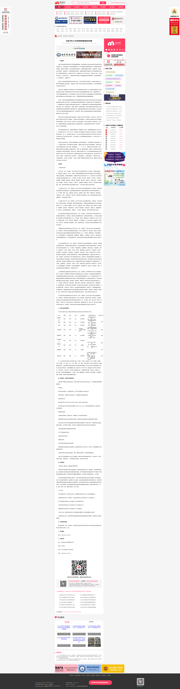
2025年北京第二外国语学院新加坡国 (88, 607)
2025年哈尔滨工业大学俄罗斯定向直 (67, 599)
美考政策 (60, 11)
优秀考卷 (91, 621)
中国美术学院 (113, 136)
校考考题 (118, 82)
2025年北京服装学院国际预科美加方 (88, 602)
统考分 (92, 14)
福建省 (117, 28)
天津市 (66, 28)
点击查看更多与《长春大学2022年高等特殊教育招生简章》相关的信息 (74, 591)
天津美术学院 (113, 138)
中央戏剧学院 (113, 148)
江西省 (112, 28)
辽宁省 (83, 28)
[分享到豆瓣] (82, 48)
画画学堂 (120, 7)
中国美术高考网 (67, 43)
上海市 (62, 28)
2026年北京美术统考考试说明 (112, 117)
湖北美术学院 (113, 144)
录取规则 (72, 14)
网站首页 (72, 675)
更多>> (121, 31)
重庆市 (70, 28)
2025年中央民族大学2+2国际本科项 (87, 597)
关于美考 (83, 675)
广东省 (66, 31)
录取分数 (77, 14)
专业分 (88, 11)
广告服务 (108, 675)
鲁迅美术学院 (113, 140)
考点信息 (82, 11)
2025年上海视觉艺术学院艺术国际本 (88, 599)
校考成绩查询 (109, 85)
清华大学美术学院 (113, 132)
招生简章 (68, 11)
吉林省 (87, 28)
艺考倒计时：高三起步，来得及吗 (113, 120)
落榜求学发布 (112, 14)
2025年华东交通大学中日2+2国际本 (87, 604)
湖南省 (121, 28)
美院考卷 (99, 11)
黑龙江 (91, 28)
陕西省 (91, 31)
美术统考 (76, 7)
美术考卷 (112, 7)
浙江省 (108, 28)
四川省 (83, 31)
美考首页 (60, 36)
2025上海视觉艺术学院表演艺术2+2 (87, 595)
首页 (59, 7)
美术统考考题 (109, 75)
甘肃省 (95, 31)
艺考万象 (67, 621)
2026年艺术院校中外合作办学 (118, 2)
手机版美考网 (77, 675)
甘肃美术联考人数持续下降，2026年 (114, 108)
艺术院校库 (94, 7)
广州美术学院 (113, 134)
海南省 (74, 31)
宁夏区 (100, 31)
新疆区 (108, 31)
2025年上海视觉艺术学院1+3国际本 (66, 597)
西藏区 (112, 31)
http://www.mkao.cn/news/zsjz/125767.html (71, 611)
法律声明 (88, 675)
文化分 (88, 14)
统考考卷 (104, 11)
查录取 (92, 11)
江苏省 (95, 28)
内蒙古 (74, 28)
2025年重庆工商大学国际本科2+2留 (66, 604)
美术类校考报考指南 (110, 72)
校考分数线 (118, 85)
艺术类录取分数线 (110, 88)
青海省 (104, 31)
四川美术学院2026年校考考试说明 (113, 113)
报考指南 (68, 14)
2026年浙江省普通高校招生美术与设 (114, 106)
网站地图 (98, 675)
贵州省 (79, 31)
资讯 (74, 2)
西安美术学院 (113, 146)
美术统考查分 (109, 82)
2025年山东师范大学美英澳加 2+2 (66, 602)
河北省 (79, 28)
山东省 (104, 28)
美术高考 (85, 7)
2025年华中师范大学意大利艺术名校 (67, 607)
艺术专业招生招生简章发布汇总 (113, 78)
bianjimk (82, 43)
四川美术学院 (113, 142)
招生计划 (77, 11)
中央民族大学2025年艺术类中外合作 (67, 595)
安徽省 (100, 28)
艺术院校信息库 (112, 11)
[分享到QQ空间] (78, 48)
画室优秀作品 (120, 11)
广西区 (70, 31)
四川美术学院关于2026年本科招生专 (114, 115)
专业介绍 (72, 11)
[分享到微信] (74, 48)
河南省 (62, 31)
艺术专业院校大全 (110, 92)
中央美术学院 (113, 130)
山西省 (117, 31)
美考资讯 (68, 7)
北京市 (57, 28)
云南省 (87, 31)
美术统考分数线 (119, 75)
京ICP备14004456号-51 (40, 686)
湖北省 (57, 31)
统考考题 (99, 14)
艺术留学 (103, 7)
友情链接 (93, 675)
